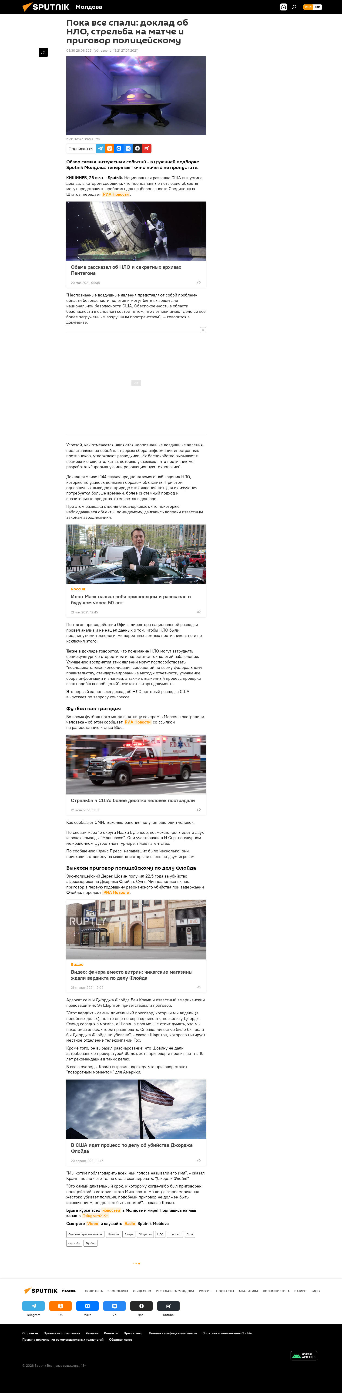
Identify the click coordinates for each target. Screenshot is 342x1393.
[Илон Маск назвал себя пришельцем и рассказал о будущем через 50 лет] (136, 554)
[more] (198, 282)
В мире (128, 1234)
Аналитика (248, 1291)
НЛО (160, 1234)
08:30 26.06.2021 (79, 50)
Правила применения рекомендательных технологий (63, 1339)
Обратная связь (120, 1339)
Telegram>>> (95, 1215)
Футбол (90, 1243)
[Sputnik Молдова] (48, 13)
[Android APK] (304, 1356)
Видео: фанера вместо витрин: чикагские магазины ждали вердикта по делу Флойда (132, 975)
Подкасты (225, 1291)
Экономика (117, 1291)
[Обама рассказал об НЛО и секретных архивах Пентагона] (136, 231)
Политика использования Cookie (227, 1333)
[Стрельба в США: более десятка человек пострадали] (136, 764)
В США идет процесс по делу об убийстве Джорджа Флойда (132, 1148)
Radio (130, 1223)
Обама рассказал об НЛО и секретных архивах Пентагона (126, 270)
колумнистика (276, 1291)
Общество (145, 1234)
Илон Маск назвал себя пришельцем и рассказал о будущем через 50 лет (131, 599)
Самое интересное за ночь (85, 1234)
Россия (78, 589)
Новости (113, 1234)
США (190, 1234)
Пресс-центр (133, 1333)
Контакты (111, 1333)
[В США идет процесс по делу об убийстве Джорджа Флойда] (136, 1109)
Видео (77, 964)
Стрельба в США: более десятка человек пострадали (133, 800)
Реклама (92, 1333)
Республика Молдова (175, 1291)
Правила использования (62, 1333)
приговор (175, 1234)
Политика (94, 1291)
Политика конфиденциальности (173, 1333)
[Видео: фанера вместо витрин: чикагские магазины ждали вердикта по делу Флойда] (136, 929)
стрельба (74, 1243)
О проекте (30, 1333)
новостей (111, 1210)
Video (92, 1223)
